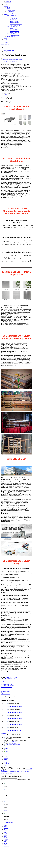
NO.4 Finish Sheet (14, 31)
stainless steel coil (5, 771)
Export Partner (10, 11)
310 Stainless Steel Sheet (14, 712)
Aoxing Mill (29, 769)
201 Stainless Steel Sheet (14, 724)
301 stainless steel (7, 773)
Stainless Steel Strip (11, 33)
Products (6, 14)
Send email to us (5, 94)
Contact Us (6, 42)
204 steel (3, 688)
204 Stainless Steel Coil (11, 677)
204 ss (2, 681)
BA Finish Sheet (14, 29)
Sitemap (3, 770)
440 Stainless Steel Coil (9, 678)
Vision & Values (11, 10)
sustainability (10, 13)
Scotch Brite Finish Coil (15, 25)
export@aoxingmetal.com (13, 744)
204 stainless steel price (6, 684)
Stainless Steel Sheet (12, 26)
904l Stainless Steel (24, 771)
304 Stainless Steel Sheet (14, 718)
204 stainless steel (5, 682)
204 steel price (4, 689)
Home (5, 4)
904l (18, 771)
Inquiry (5, 810)
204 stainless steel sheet (6, 687)
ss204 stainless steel (5, 694)
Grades (11, 17)
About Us (6, 6)
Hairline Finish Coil (14, 22)
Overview (9, 7)
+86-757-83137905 (12, 741)
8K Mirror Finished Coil (16, 24)
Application (6, 39)
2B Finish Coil (13, 18)
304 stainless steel (11, 36)
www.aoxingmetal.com (12, 746)
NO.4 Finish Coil (14, 21)
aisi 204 (2, 692)
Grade (11, 28)
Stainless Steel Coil (11, 15)
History (8, 8)
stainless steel (13, 771)
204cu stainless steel (5, 691)
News (5, 40)
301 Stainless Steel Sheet (14, 706)
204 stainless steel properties (7, 685)
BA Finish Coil (13, 19)
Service (5, 38)
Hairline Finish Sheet (15, 32)
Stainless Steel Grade (15, 35)
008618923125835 (12, 743)
